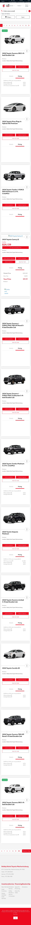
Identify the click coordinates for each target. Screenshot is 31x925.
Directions (25, 887)
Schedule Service (11, 887)
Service (11, 884)
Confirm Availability (9, 66)
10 (25, 25)
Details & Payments (22, 66)
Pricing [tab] (20, 76)
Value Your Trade (15, 70)
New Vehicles (5, 887)
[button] (27, 51)
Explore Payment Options (8, 258)
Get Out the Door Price (16, 247)
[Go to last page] (19, 850)
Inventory (5, 884)
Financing (18, 884)
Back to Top (26, 851)
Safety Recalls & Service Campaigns (12, 893)
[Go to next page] (28, 25)
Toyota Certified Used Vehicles (4, 895)
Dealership (26, 884)
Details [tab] (11, 76)
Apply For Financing (17, 887)
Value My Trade (17, 891)
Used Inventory (4, 890)
